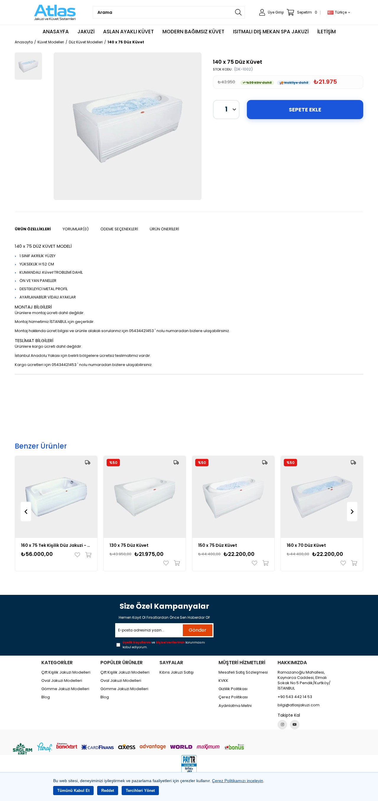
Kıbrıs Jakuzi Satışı (176, 672)
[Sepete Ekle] (87, 554)
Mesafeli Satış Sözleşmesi (243, 672)
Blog (45, 697)
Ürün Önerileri (164, 229)
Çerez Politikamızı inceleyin (237, 780)
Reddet (107, 790)
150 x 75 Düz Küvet (217, 545)
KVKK (223, 680)
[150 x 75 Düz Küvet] (233, 497)
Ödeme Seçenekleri (119, 229)
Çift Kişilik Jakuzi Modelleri (65, 672)
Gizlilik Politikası (233, 689)
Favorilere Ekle (79, 554)
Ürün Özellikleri (33, 229)
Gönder (197, 630)
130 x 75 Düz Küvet (129, 545)
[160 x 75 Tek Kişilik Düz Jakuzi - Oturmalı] (56, 497)
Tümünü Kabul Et (73, 790)
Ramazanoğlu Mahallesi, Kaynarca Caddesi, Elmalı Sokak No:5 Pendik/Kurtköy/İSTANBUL (304, 680)
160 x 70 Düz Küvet (306, 545)
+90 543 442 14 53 (295, 697)
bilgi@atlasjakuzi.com (299, 705)
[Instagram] (282, 724)
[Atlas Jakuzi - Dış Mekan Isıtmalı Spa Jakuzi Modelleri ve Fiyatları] (55, 12)
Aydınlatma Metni (235, 705)
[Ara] (238, 12)
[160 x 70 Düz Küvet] (322, 497)
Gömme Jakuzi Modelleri (65, 689)
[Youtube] (294, 724)
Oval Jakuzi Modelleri (61, 680)
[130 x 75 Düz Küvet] (145, 497)
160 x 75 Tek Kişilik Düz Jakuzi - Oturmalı (56, 545)
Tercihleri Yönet (140, 790)
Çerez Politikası (233, 697)
